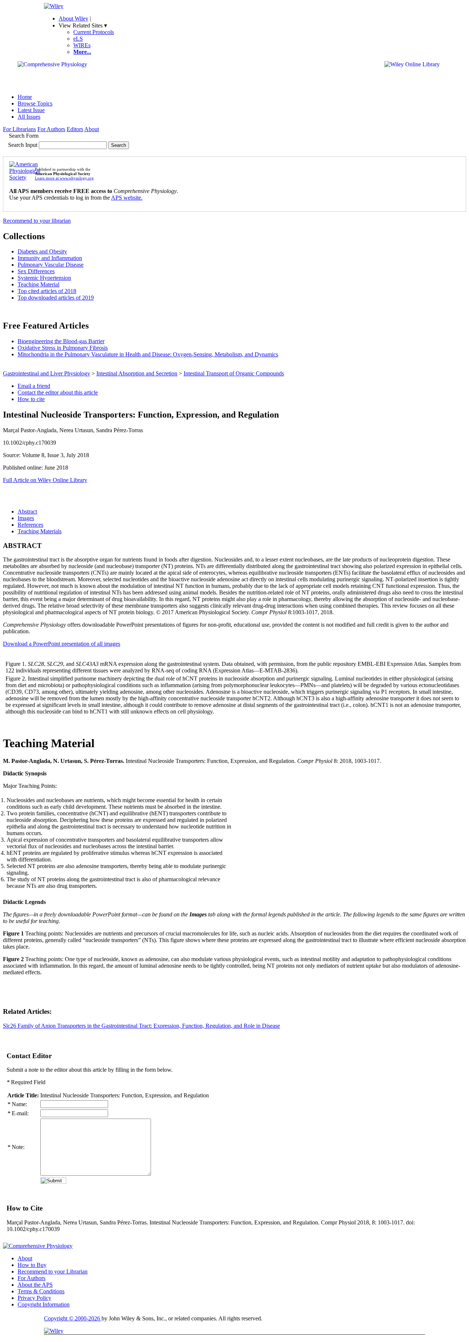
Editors (75, 129)
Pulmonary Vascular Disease (51, 265)
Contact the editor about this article (58, 392)
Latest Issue (31, 110)
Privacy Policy (34, 1298)
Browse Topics (35, 103)
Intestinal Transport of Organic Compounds (234, 373)
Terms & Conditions (41, 1291)
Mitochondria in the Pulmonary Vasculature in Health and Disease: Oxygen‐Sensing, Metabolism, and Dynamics (148, 354)
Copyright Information (44, 1304)
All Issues (29, 117)
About (91, 129)
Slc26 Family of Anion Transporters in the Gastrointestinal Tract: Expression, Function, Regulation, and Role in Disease (141, 1026)
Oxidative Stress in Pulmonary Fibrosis (63, 348)
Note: (16, 1147)
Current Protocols (93, 32)
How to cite (31, 399)
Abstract (27, 511)
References (30, 525)
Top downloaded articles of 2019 (56, 297)
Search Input (22, 145)
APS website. (127, 197)
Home (25, 97)
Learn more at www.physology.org (64, 178)
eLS (78, 39)
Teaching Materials (40, 531)
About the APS (35, 1285)
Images (26, 518)
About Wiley (73, 18)
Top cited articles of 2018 (47, 291)
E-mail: (18, 1113)
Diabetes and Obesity (42, 251)
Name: (17, 1104)
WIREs (82, 45)
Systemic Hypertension (44, 278)
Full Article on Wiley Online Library (45, 480)
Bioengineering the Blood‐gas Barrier (61, 341)
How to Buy (32, 1265)
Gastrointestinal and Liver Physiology (46, 373)
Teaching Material (38, 284)
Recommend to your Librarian (53, 1271)
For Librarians (19, 129)
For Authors (51, 129)
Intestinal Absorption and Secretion (136, 373)
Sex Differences (36, 271)
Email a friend (34, 386)
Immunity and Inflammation (50, 258)
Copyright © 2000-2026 (72, 1318)
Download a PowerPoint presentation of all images (61, 644)
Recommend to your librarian (37, 221)
